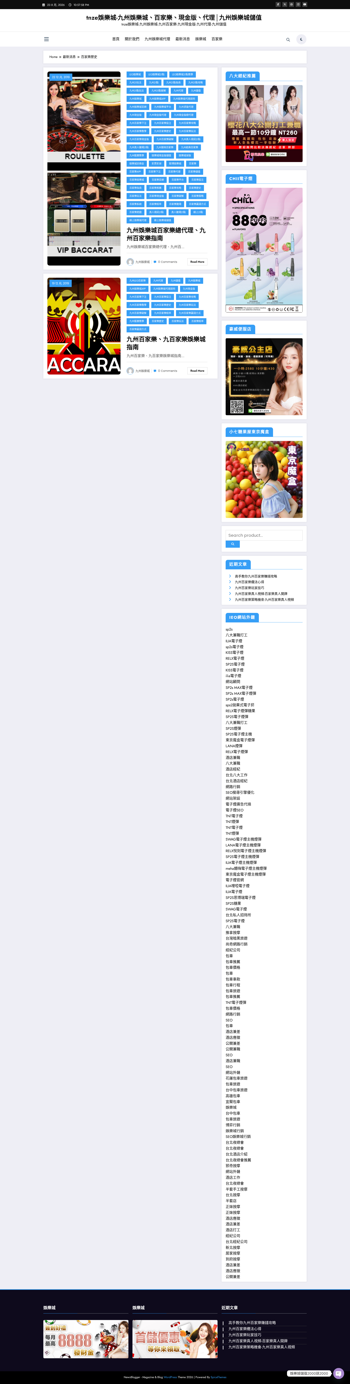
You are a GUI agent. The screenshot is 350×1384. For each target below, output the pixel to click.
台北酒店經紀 (237, 781)
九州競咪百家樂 (164, 147)
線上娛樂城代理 (137, 220)
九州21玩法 (135, 82)
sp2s (229, 629)
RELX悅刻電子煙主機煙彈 (246, 851)
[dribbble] (291, 4)
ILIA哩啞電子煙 (238, 886)
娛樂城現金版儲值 (161, 155)
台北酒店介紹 (237, 1154)
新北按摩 (233, 1247)
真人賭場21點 (178, 212)
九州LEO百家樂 (137, 280)
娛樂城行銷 (235, 1131)
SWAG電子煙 (236, 909)
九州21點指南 (173, 82)
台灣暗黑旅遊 (237, 938)
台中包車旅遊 (237, 1090)
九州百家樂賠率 (162, 313)
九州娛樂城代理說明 (184, 98)
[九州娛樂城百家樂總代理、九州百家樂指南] (84, 168)
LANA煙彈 (234, 746)
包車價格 (233, 967)
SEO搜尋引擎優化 (240, 792)
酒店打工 (233, 1230)
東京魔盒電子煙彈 (240, 740)
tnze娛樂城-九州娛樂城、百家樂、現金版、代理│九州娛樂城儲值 (174, 17)
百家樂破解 (178, 196)
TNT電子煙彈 (236, 1002)
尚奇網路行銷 (237, 944)
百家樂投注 (197, 179)
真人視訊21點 (156, 212)
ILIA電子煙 (234, 641)
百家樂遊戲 (135, 212)
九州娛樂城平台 (162, 107)
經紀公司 (233, 950)
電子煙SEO (234, 810)
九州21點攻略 (195, 82)
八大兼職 (233, 763)
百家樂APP (135, 171)
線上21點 (198, 212)
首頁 (116, 39)
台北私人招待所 (238, 915)
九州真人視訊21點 (191, 139)
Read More (197, 262)
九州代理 (178, 90)
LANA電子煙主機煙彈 (243, 845)
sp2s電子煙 (234, 647)
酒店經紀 (233, 769)
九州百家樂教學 (137, 131)
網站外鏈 (233, 1072)
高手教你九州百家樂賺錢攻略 (256, 576)
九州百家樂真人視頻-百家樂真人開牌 (261, 593)
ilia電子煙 (233, 676)
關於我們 (132, 39)
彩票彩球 (156, 163)
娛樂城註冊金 (136, 163)
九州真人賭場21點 (139, 147)
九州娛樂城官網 (137, 107)
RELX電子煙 (235, 658)
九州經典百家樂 (189, 147)
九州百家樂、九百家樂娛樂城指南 (166, 343)
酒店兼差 (233, 1031)
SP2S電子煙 (235, 664)
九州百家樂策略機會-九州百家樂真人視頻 (264, 599)
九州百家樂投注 (162, 123)
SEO (229, 1020)
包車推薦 (233, 962)
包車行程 (233, 985)
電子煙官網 (235, 880)
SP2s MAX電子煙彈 (241, 693)
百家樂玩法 (135, 196)
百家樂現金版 (156, 196)
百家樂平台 (178, 179)
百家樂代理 (174, 171)
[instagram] (298, 4)
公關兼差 (233, 1043)
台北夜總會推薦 (238, 1160)
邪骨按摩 (233, 1165)
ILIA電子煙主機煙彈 (241, 862)
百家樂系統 (135, 204)
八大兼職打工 (237, 635)
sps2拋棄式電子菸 (240, 705)
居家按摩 (233, 1253)
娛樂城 (200, 39)
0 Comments (167, 262)
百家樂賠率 (155, 204)
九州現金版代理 (157, 115)
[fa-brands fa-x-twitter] (284, 4)
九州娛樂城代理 (157, 39)
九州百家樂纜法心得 (249, 582)
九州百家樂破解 (165, 139)
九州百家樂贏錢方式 (190, 313)
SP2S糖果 (233, 903)
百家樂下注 (154, 171)
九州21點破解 (159, 90)
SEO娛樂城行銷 (238, 1136)
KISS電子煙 (234, 652)
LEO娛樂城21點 (156, 74)
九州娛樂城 (135, 98)
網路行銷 (233, 787)
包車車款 (233, 979)
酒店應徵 (233, 1037)
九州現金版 (135, 115)
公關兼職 (233, 1049)
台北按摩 (233, 1195)
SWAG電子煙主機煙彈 (243, 839)
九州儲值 (196, 90)
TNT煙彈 (232, 821)
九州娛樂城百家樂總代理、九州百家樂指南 (166, 234)
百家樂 (216, 39)
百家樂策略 (197, 196)
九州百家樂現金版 (139, 139)
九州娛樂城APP (157, 98)
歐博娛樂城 (175, 163)
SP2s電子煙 (235, 699)
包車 (229, 956)
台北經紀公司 (237, 1241)
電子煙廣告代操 (238, 804)
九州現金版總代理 (183, 115)
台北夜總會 (235, 1142)
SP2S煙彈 (233, 728)
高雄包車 (233, 1096)
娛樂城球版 (185, 155)
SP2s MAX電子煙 (239, 687)
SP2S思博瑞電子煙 (241, 897)
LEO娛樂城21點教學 (182, 74)
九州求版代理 (186, 107)
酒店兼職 (233, 757)
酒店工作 (233, 1177)
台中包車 (233, 1113)
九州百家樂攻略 (187, 123)
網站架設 (233, 798)
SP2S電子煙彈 (237, 716)
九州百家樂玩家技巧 (249, 588)
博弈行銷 (233, 1125)
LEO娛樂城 (135, 74)
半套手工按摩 (237, 1189)
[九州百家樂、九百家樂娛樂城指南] (84, 325)
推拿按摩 (233, 932)
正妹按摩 (233, 1206)
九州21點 (154, 82)
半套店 (231, 1201)
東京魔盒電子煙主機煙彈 (246, 874)
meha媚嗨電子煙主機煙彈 (246, 868)
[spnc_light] (301, 39)
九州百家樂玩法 (187, 131)
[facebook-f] (278, 4)
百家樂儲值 (194, 171)
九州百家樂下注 (137, 123)
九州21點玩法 (136, 90)
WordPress (170, 1377)
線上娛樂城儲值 (162, 220)
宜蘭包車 (233, 1101)
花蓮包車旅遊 (237, 1078)
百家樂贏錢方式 (197, 204)
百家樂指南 (135, 188)
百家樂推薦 (155, 188)
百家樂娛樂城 (136, 179)
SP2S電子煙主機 (239, 734)
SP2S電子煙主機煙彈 (242, 856)
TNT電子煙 (234, 816)
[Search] (288, 40)
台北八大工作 (237, 775)
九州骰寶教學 (136, 155)
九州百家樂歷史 (162, 131)
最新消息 (182, 39)
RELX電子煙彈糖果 (240, 711)
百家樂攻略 (175, 188)
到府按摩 (233, 1259)
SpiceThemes (218, 1377)
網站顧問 (233, 681)
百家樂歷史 (195, 188)
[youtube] (304, 4)
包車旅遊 (233, 991)
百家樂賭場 (175, 204)
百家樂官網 (158, 179)
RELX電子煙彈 (237, 751)
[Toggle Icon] (46, 40)
